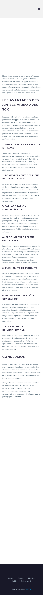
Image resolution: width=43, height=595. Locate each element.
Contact (21, 578)
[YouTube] (26, 570)
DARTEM (28, 589)
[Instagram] (23, 570)
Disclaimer (31, 578)
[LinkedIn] (20, 570)
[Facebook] (17, 570)
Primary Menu (39, 9)
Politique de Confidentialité (21, 581)
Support (10, 578)
